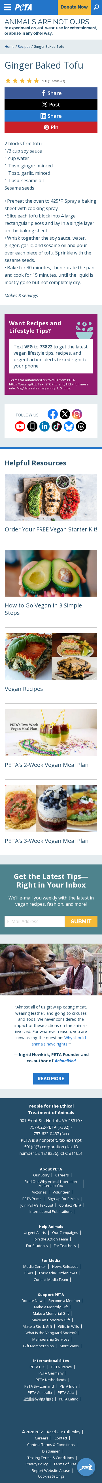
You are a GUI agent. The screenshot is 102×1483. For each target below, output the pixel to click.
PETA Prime (32, 1199)
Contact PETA (70, 1205)
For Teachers (65, 1246)
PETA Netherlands (51, 1380)
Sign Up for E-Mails (63, 1199)
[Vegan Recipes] (51, 668)
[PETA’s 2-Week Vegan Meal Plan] (51, 744)
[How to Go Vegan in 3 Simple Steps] (51, 588)
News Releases (65, 1266)
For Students (37, 1246)
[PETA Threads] (81, 426)
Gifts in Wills (68, 1326)
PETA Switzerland (39, 1386)
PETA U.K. (37, 1367)
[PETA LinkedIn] (44, 426)
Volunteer (61, 1192)
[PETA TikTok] (57, 426)
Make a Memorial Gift (51, 1313)
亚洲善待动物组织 (38, 1399)
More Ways (69, 1346)
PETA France (61, 1367)
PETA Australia (40, 1392)
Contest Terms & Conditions (51, 1445)
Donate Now (32, 1301)
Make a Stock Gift (37, 1326)
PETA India (68, 1386)
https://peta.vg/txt (22, 384)
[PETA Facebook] (53, 414)
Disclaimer (51, 1451)
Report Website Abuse (51, 1470)
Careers (62, 1175)
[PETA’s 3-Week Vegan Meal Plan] (51, 820)
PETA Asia (66, 1392)
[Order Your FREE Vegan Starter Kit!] (51, 509)
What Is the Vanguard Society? (51, 1333)
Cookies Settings (51, 1476)
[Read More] (51, 1016)
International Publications (51, 1211)
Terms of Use (65, 1464)
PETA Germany (51, 1373)
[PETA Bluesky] (69, 426)
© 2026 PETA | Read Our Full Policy (51, 1432)
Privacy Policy (37, 1464)
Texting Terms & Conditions (50, 1458)
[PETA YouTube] (20, 426)
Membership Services (50, 1339)
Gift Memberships (38, 1346)
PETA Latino (68, 1399)
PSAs (28, 1273)
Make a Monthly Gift (51, 1307)
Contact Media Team (51, 1279)
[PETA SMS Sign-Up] (32, 426)
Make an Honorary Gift (51, 1320)
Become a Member (64, 1301)
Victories (39, 1192)
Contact (60, 1438)
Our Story (41, 1175)
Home (9, 46)
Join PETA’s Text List (36, 1205)
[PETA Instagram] (77, 414)
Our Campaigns (65, 1233)
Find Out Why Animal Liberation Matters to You (51, 1184)
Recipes (24, 46)
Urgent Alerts (35, 1233)
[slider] (22, 80)
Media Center (34, 1266)
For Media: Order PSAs (58, 1273)
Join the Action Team (51, 1239)
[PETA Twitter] (65, 414)
